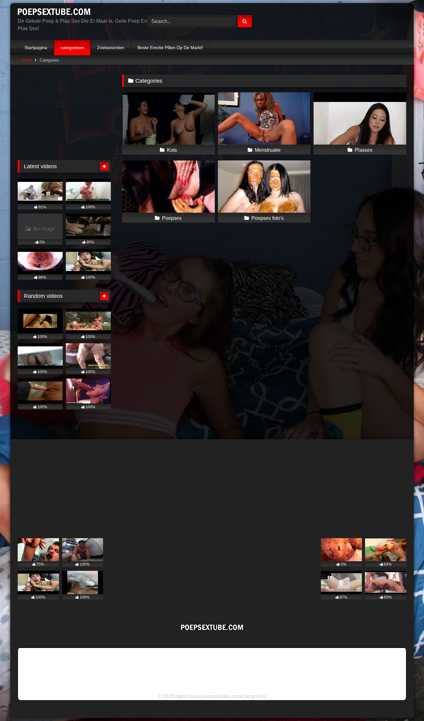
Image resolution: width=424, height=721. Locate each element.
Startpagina (36, 47)
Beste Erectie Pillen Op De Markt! (170, 47)
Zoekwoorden (110, 47)
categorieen (72, 47)
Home (26, 60)
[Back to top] (405, 702)
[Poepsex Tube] (54, 12)
